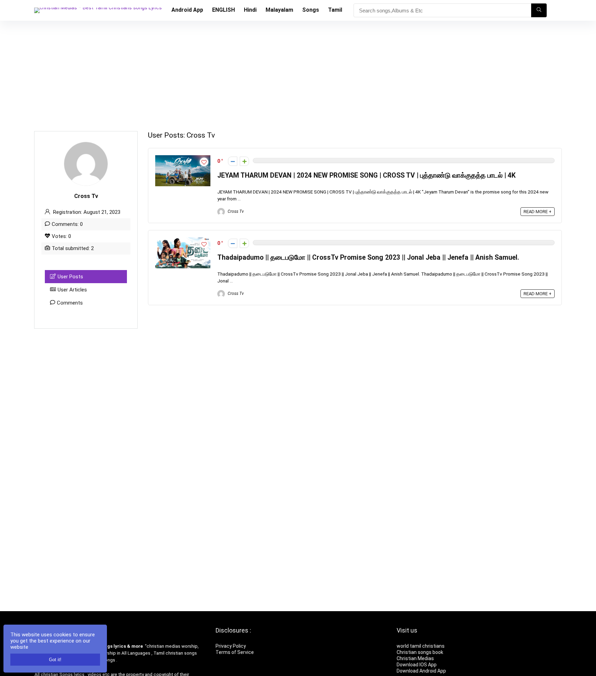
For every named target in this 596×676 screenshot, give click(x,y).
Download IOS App (417, 664)
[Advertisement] (298, 72)
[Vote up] (244, 161)
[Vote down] (232, 161)
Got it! (55, 659)
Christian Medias (416, 658)
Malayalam (279, 10)
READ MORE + (538, 211)
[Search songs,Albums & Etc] (539, 10)
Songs (310, 10)
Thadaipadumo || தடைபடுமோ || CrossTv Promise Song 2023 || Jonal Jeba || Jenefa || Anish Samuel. (368, 257)
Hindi (250, 10)
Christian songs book (420, 652)
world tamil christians (421, 646)
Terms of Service (235, 652)
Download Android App (421, 671)
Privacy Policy (231, 646)
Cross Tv (235, 211)
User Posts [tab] (70, 277)
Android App (187, 10)
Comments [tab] (70, 303)
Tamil (335, 10)
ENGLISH (223, 10)
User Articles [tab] (72, 290)
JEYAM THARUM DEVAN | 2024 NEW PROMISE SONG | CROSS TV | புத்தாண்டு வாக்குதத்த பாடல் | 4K (366, 175)
